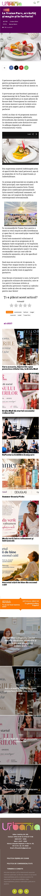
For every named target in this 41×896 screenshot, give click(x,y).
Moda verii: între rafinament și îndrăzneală (17, 539)
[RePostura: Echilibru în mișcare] (20, 435)
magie (32, 312)
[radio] (12, 305)
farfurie (26, 312)
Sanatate (20, 634)
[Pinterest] (21, 68)
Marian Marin (13, 24)
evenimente (18, 312)
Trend (20, 735)
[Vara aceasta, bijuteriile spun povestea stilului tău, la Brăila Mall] (20, 347)
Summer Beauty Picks (13, 497)
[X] (16, 68)
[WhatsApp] (26, 68)
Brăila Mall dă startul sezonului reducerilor (18, 412)
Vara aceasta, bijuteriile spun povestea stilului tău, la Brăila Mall (20, 368)
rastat (19, 315)
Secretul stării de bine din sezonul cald (19, 583)
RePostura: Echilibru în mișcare (18, 455)
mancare (13, 315)
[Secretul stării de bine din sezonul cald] (20, 563)
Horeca (5, 10)
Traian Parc (26, 315)
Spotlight (20, 684)
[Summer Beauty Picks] (20, 477)
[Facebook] (11, 68)
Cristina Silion (14, 21)
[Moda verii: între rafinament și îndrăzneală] (20, 519)
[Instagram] (20, 891)
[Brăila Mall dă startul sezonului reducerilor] (20, 391)
